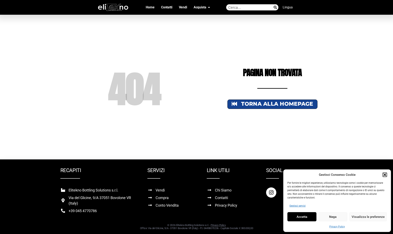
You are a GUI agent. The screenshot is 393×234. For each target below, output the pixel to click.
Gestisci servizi (297, 205)
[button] (385, 175)
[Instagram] (271, 192)
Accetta (302, 217)
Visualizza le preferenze (368, 217)
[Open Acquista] (209, 7)
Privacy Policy (337, 226)
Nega (333, 217)
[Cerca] (275, 7)
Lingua (288, 7)
